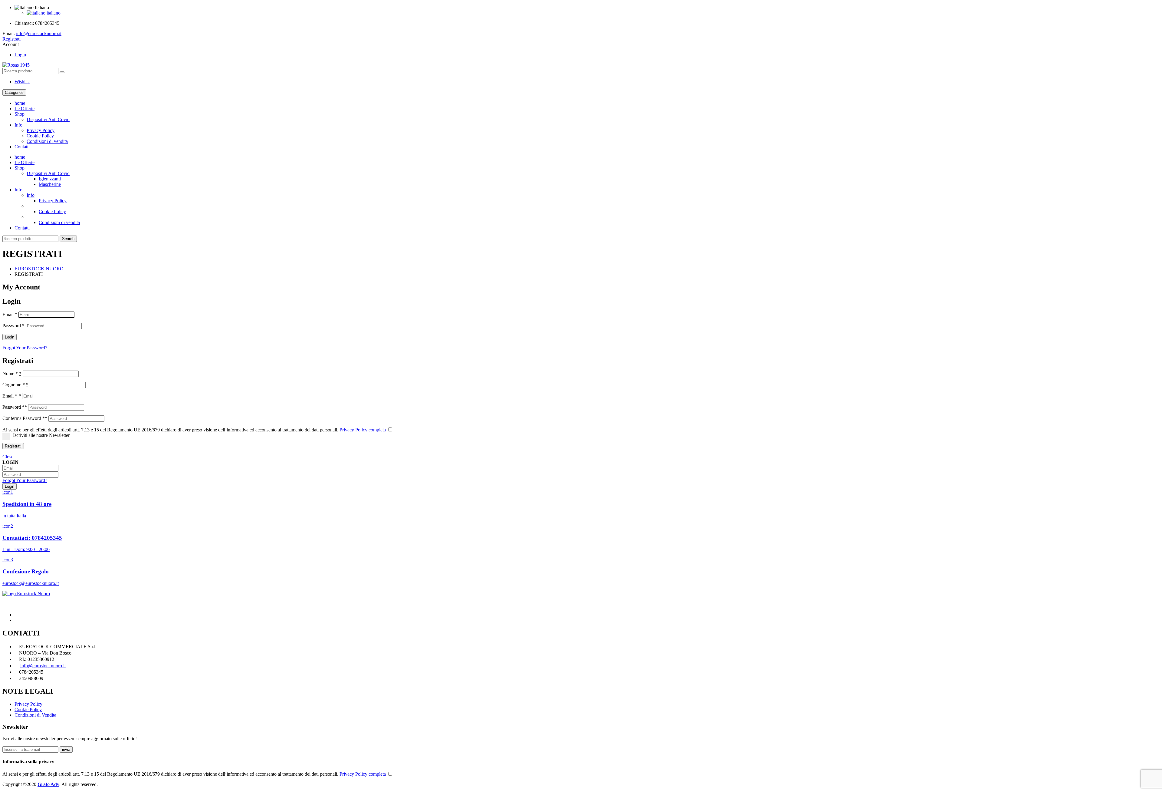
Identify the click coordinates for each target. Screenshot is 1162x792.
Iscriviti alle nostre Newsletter (41, 435)
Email (9, 314)
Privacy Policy (40, 130)
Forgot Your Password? (24, 347)
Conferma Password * (24, 418)
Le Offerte (24, 108)
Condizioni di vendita (47, 141)
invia (66, 749)
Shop (20, 114)
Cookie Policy (40, 135)
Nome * (11, 373)
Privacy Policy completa (363, 429)
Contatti (22, 146)
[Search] (62, 72)
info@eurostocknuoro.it (38, 33)
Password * (14, 407)
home (20, 103)
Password (13, 325)
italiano (53, 12)
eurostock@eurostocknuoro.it (30, 583)
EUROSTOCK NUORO (39, 268)
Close (7, 456)
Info (18, 124)
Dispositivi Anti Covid (48, 119)
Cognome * (15, 384)
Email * (11, 395)
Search (68, 238)
